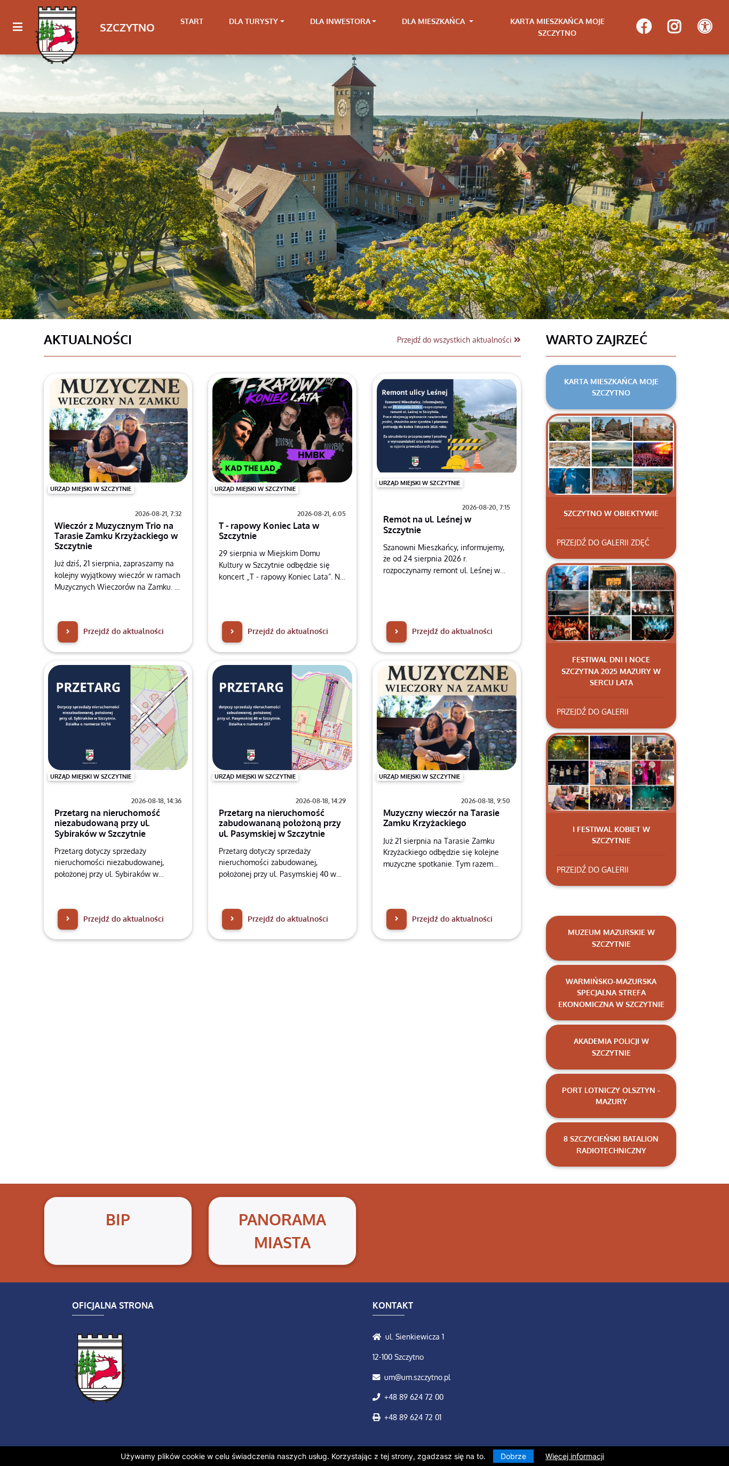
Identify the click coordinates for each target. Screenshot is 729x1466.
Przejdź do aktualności (122, 631)
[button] (54, 186)
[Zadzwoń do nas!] (378, 1396)
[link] (256, 21)
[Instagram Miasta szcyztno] (674, 27)
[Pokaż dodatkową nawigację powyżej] (704, 27)
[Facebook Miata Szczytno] (644, 27)
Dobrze (513, 1456)
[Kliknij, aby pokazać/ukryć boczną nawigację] (22, 27)
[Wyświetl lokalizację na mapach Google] (379, 1336)
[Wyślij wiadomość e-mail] (378, 1377)
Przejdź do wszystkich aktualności (455, 339)
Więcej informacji (574, 1456)
